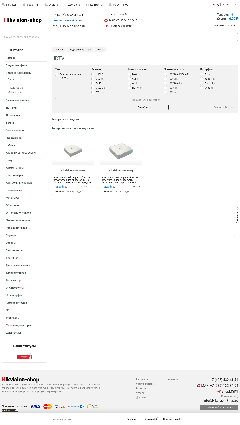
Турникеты (13, 317)
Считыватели (14, 250)
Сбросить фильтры (224, 107)
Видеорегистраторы (18, 72)
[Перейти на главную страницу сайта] (23, 20)
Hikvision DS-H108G (73, 170)
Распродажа (143, 379)
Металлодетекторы (18, 325)
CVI (135, 78)
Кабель (10, 145)
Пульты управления (18, 220)
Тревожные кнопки (18, 265)
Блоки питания (15, 130)
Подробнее (60, 186)
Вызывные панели (17, 100)
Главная (59, 49)
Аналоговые (15, 87)
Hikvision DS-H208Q (121, 170)
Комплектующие (16, 302)
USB (99, 78)
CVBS (209, 87)
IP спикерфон (14, 295)
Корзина (149, 419)
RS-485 (210, 78)
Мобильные (15, 92)
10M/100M (175, 83)
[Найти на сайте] (234, 37)
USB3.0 (100, 74)
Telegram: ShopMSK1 (121, 25)
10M (172, 92)
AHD (136, 83)
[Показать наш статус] (24, 355)
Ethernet (210, 83)
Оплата (53, 4)
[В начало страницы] (185, 419)
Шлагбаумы (13, 332)
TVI (99, 92)
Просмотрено (170, 419)
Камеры (11, 57)
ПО (8, 310)
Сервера (11, 235)
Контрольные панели (19, 182)
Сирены (11, 242)
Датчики (11, 107)
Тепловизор (13, 280)
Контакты (96, 4)
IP (9, 83)
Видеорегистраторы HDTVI (70, 76)
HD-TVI (137, 87)
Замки (10, 122)
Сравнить (132, 419)
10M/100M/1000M (179, 74)
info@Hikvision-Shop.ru (220, 400)
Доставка (73, 4)
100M (172, 87)
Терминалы (13, 257)
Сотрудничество (145, 384)
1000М (173, 78)
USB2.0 (101, 87)
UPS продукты (15, 287)
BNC (136, 74)
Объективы (13, 205)
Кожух (10, 160)
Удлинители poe (16, 272)
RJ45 (100, 83)
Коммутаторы (15, 167)
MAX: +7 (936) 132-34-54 (123, 20)
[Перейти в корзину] (213, 17)
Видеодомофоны (16, 65)
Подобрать (144, 107)
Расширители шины (18, 227)
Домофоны (13, 115)
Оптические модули (18, 212)
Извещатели (14, 137)
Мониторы (12, 197)
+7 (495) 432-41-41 (67, 15)
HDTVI (11, 78)
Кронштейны (14, 190)
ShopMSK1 (229, 391)
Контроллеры (14, 175)
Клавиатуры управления (21, 152)
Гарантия (33, 4)
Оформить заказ (224, 25)
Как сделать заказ (62, 419)
